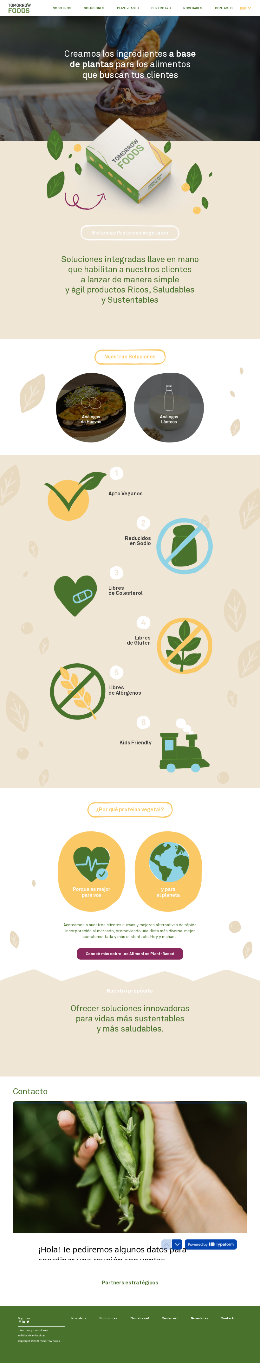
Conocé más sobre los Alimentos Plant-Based (130, 953)
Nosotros (62, 8)
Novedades (192, 8)
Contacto (224, 8)
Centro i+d (161, 8)
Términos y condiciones (33, 1330)
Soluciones (94, 8)
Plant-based (128, 8)
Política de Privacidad (32, 1335)
